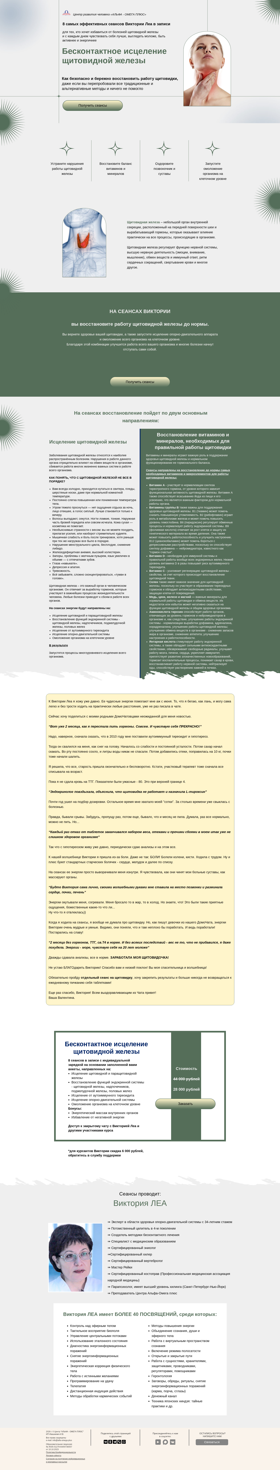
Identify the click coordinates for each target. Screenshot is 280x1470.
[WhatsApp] (124, 1442)
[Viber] (119, 1442)
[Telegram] (115, 1442)
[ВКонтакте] (106, 1442)
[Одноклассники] (110, 1442)
